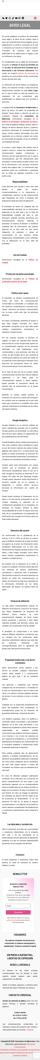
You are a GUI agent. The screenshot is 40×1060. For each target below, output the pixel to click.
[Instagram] (10, 18)
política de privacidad (27, 73)
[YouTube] (16, 18)
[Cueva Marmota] (6, 18)
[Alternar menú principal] (35, 18)
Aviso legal (10, 1053)
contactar (29, 1030)
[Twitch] (19, 18)
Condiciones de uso (23, 1053)
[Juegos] (3, 18)
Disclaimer (4, 1050)
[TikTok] (13, 18)
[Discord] (23, 18)
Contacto (23, 1055)
